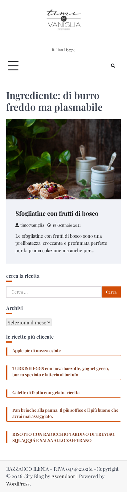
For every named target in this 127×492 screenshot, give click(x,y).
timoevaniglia (32, 224)
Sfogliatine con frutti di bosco (56, 213)
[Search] (113, 65)
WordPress (18, 483)
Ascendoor (63, 476)
